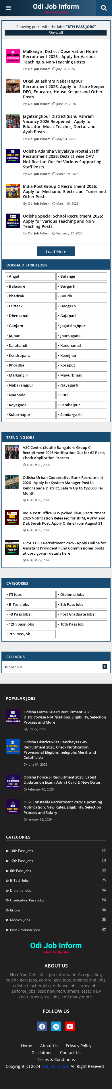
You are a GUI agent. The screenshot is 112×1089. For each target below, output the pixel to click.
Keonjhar (68, 355)
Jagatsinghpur (72, 325)
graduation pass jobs (58, 900)
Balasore (17, 286)
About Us (49, 1045)
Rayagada (18, 404)
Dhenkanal (18, 315)
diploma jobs (58, 890)
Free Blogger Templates (72, 1074)
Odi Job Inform (55, 1066)
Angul (14, 276)
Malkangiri (18, 375)
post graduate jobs (58, 929)
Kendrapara (19, 355)
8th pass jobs (58, 870)
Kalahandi (18, 345)
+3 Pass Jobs (19, 614)
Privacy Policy (78, 1045)
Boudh (66, 295)
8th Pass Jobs (71, 604)
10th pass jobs (58, 850)
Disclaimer (42, 1052)
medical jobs (58, 919)
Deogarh (68, 305)
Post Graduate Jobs (77, 614)
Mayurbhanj (71, 375)
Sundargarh (71, 414)
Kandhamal (70, 345)
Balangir (68, 276)
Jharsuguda (70, 335)
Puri (64, 394)
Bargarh (67, 286)
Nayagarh (69, 385)
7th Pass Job (19, 633)
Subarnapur (19, 414)
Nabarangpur (21, 385)
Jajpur (14, 335)
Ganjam (16, 325)
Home (26, 1045)
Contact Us (70, 1052)
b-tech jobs (58, 880)
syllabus (57, 666)
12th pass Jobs (21, 624)
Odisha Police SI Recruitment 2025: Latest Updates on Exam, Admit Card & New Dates (62, 780)
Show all (56, 32)
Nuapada (17, 394)
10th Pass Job (72, 624)
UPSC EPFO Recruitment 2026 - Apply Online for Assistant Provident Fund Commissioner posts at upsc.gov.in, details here (64, 548)
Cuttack (15, 305)
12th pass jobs (58, 860)
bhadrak (16, 295)
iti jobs (58, 910)
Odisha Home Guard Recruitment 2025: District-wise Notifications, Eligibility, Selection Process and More (65, 717)
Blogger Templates (47, 1072)
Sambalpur (70, 404)
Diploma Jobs (72, 594)
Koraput (67, 365)
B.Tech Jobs (19, 604)
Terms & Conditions (56, 1059)
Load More (56, 251)
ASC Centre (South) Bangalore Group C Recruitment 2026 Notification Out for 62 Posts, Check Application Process (64, 452)
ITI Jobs (15, 594)
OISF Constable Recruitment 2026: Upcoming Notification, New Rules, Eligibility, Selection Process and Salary (63, 807)
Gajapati (68, 315)
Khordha (16, 365)
